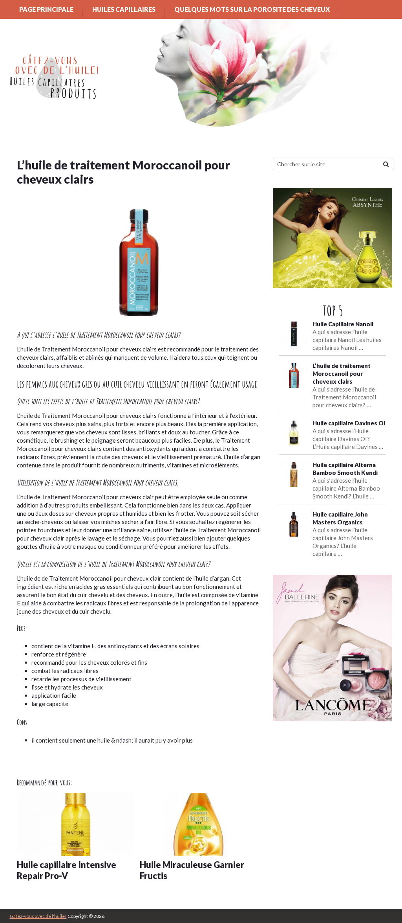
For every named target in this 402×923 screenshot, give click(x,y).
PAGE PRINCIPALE (46, 9)
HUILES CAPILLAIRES (123, 9)
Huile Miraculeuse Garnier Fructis (192, 870)
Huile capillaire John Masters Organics (340, 518)
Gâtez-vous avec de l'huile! (38, 916)
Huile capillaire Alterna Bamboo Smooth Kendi (345, 468)
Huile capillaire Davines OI (349, 423)
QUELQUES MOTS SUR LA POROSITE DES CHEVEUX (252, 9)
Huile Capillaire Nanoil (342, 323)
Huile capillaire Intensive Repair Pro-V (66, 870)
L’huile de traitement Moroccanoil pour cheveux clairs (341, 373)
